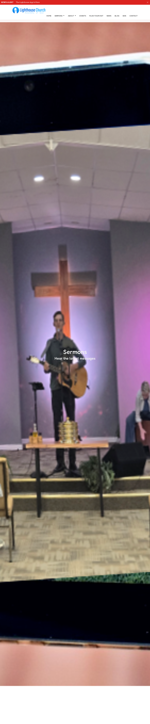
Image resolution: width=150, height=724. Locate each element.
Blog (117, 16)
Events (83, 16)
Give (124, 16)
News (109, 16)
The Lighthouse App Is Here (28, 2)
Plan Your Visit (96, 16)
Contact (133, 16)
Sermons (58, 16)
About (71, 16)
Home (48, 16)
